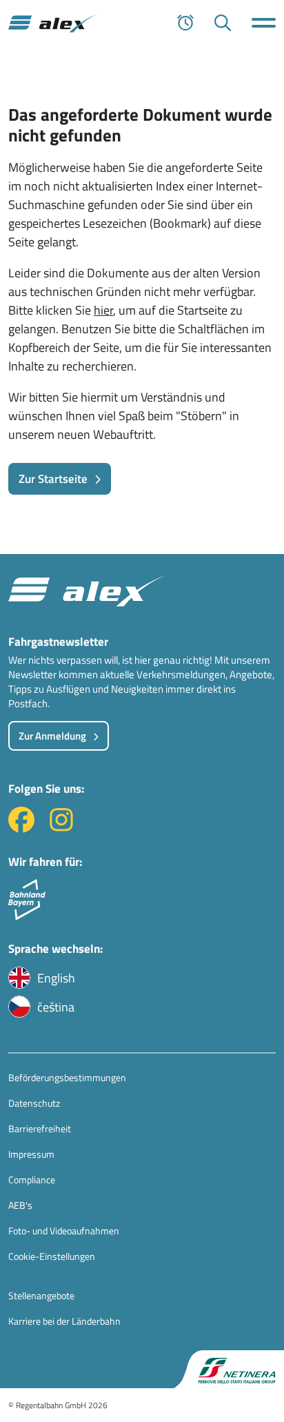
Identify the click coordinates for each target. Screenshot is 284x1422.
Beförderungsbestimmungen (67, 1077)
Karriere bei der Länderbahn (64, 1321)
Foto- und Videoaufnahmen (63, 1230)
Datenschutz (34, 1103)
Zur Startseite (53, 479)
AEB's (20, 1205)
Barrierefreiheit (39, 1128)
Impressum (31, 1154)
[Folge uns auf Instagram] (61, 828)
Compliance (31, 1179)
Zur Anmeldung (52, 736)
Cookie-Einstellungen (51, 1256)
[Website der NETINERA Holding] (229, 1369)
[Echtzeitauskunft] (185, 23)
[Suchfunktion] (222, 23)
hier (103, 310)
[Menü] (264, 22)
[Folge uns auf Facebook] (21, 828)
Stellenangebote (41, 1295)
